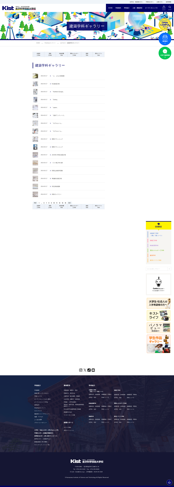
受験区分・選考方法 (69, 393)
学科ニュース (130, 397)
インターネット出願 (69, 415)
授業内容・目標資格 (94, 394)
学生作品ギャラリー (50, 43)
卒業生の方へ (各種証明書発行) (43, 433)
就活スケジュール (69, 430)
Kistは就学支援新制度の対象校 (72, 409)
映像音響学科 (154, 245)
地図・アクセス (38, 416)
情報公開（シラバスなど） (41, 393)
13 (62, 203)
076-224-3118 (80, 469)
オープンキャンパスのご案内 (42, 399)
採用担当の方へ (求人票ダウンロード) (45, 436)
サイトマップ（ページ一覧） (42, 444)
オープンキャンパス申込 (41, 402)
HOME (38, 43)
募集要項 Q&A (68, 412)
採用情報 (168, 2)
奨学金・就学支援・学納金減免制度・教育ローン (74, 405)
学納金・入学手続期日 (70, 402)
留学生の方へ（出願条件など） (43, 439)
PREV (35, 203)
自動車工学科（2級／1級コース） (156, 234)
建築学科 (153, 255)
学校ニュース (38, 396)
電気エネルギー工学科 (157, 250)
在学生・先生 (92, 397)
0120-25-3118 (98, 471)
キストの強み (67, 427)
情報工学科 (153, 240)
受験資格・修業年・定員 (70, 390)
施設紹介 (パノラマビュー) (41, 414)
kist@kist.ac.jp (80, 471)
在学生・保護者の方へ (136, 2)
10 (54, 203)
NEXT (69, 203)
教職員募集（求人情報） (41, 442)
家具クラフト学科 (155, 260)
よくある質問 (38, 419)
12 (59, 203)
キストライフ (38, 411)
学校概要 (36, 390)
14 (65, 203)
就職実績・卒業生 (106, 394)
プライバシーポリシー (40, 422)
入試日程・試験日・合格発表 (72, 399)
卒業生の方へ (150, 2)
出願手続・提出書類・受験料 (72, 396)
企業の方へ (160, 2)
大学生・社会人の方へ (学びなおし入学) (46, 430)
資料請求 (36, 405)
